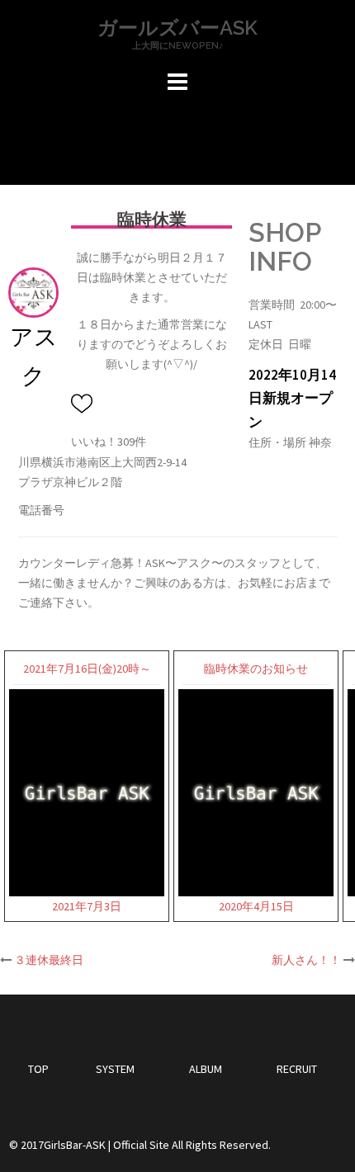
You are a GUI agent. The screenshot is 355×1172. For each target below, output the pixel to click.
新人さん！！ (306, 959)
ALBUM (205, 1068)
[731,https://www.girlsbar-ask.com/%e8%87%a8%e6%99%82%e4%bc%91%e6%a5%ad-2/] (84, 403)
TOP (38, 1068)
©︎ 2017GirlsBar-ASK (57, 1144)
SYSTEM (115, 1068)
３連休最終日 (48, 959)
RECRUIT (297, 1068)
